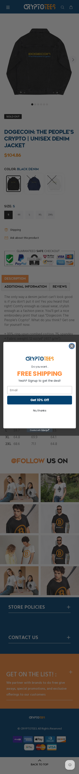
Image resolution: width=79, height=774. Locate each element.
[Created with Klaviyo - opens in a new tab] (39, 430)
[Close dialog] (72, 346)
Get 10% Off (39, 400)
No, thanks (39, 411)
